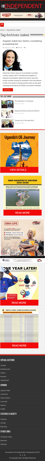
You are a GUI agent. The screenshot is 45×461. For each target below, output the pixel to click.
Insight (2, 409)
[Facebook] (22, 455)
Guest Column (5, 398)
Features (3, 419)
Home (2, 30)
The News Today (6, 437)
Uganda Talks (5, 390)
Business (3, 440)
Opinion (3, 405)
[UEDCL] (19, 285)
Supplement (4, 380)
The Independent (19, 452)
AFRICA (20, 47)
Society (3, 423)
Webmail (3, 444)
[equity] (22, 240)
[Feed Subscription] (44, 35)
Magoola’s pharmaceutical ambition (27, 111)
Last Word (4, 394)
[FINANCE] (19, 328)
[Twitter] (25, 455)
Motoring (3, 427)
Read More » (8, 90)
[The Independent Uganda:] (22, 6)
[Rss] (20, 455)
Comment (3, 401)
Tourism (3, 365)
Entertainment (5, 369)
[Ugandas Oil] (19, 153)
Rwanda (3, 376)
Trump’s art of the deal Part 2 (24, 120)
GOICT (38, 452)
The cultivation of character (24, 101)
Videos (2, 373)
